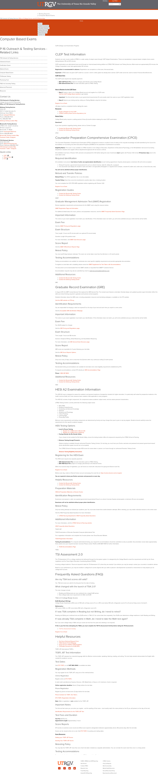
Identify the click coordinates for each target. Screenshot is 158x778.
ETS (5, 159)
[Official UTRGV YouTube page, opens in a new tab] (74, 768)
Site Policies (84, 763)
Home (81, 21)
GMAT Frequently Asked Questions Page (113, 211)
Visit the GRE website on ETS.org (64, 300)
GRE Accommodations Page (92, 370)
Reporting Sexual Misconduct (110, 773)
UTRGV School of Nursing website (82, 523)
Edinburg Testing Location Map (8, 121)
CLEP (5, 155)
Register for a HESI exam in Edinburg (73, 432)
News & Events (42, 32)
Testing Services (44, 14)
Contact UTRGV (84, 766)
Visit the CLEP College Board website (69, 94)
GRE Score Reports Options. (68, 352)
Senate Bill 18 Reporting (86, 773)
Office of (32, 18)
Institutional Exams (5, 61)
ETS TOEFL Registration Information (65, 698)
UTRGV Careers (106, 761)
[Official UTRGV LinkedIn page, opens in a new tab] (69, 768)
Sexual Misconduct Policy (109, 770)
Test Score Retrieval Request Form (69, 641)
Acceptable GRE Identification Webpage (71, 311)
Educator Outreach (43, 28)
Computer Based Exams (47, 15)
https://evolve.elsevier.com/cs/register (111, 473)
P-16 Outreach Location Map (8, 147)
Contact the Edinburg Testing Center (69, 130)
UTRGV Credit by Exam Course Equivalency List (72, 113)
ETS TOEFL (61, 665)
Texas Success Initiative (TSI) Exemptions (70, 644)
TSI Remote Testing (5, 76)
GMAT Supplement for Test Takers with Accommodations (105, 264)
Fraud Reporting (84, 770)
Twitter (8, 137)
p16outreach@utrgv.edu (10, 143)
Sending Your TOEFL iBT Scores (64, 740)
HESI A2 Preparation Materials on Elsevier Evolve (69, 492)
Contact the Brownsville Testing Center (70, 128)
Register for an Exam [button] (61, 103)
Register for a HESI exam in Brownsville (74, 431)
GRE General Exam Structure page (80, 342)
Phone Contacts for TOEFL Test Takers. (66, 695)
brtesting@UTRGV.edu (10, 131)
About (40, 23)
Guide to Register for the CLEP (67, 111)
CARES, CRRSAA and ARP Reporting (89, 761)
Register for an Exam (61, 186)
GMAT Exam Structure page (78, 239)
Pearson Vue (7, 157)
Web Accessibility (107, 766)
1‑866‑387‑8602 (64, 373)
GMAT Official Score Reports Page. (70, 247)
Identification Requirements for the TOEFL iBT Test (69, 711)
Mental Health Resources (109, 768)
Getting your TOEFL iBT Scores (64, 737)
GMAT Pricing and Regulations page (70, 226)
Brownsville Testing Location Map (9, 135)
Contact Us (41, 34)
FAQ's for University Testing (7, 83)
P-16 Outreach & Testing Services (9, 58)
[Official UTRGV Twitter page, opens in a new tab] (59, 768)
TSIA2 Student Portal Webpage (67, 643)
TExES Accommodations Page (67, 547)
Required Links (84, 768)
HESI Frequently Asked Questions (65, 526)
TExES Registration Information (64, 538)
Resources (3, 91)
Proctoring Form (4, 80)
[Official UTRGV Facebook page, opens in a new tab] (64, 768)
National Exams (4, 69)
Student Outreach (43, 26)
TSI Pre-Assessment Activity (67, 629)
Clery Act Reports (107, 763)
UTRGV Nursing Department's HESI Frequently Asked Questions (77, 516)
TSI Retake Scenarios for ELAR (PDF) (69, 646)
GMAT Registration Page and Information (66, 208)
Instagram (13, 137)
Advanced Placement (6, 87)
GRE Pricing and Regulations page (70, 328)
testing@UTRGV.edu (9, 115)
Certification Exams (5, 65)
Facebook (3, 137)
